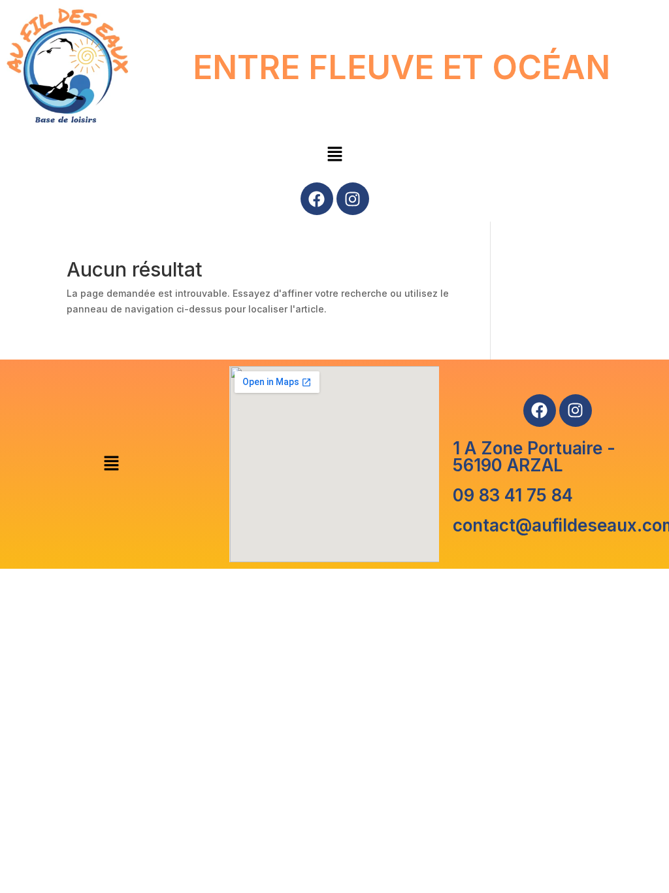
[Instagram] (352, 198)
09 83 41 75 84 (513, 495)
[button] (334, 155)
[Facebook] (317, 198)
